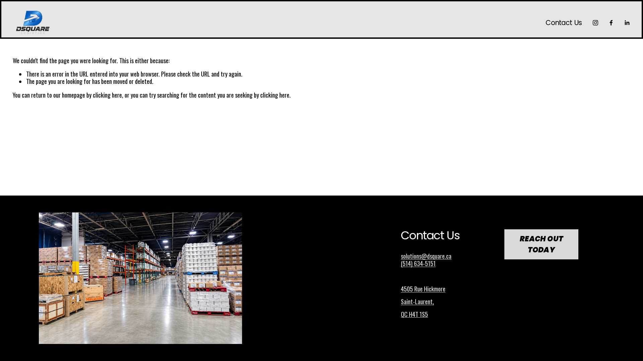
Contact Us (564, 22)
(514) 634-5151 (418, 263)
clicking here (107, 94)
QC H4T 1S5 (414, 314)
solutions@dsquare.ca (426, 256)
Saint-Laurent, (417, 301)
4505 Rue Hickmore (423, 288)
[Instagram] (595, 22)
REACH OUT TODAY (541, 244)
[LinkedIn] (627, 22)
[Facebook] (611, 22)
